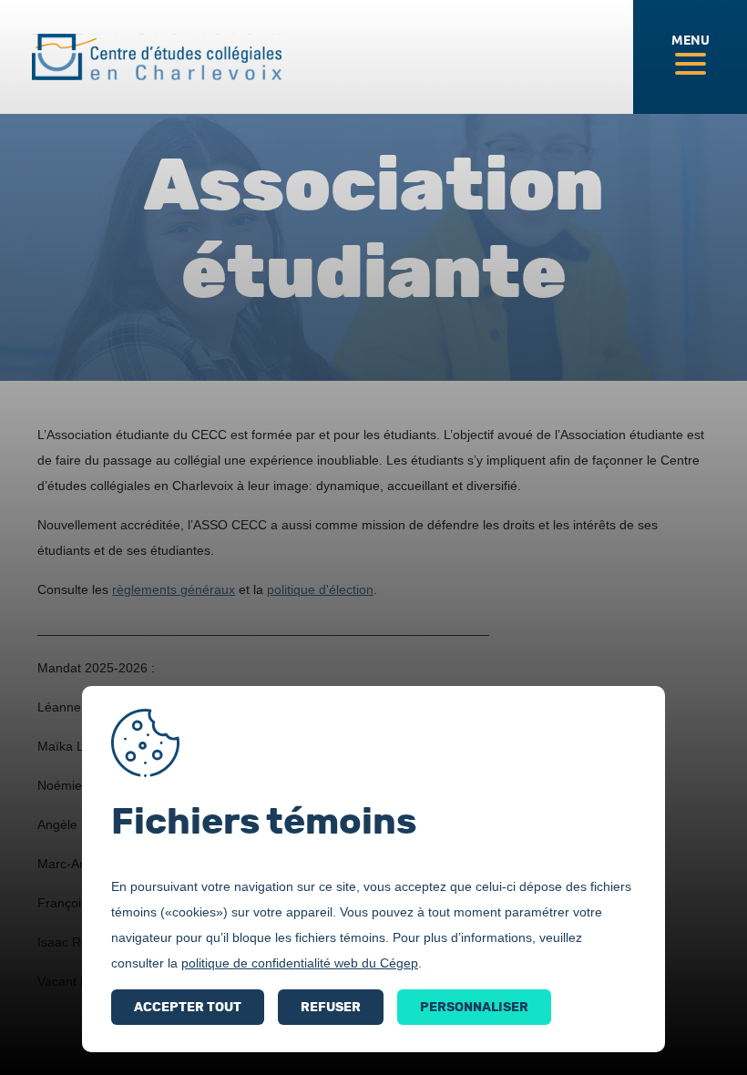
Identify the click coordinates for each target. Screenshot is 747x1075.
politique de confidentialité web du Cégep (299, 963)
